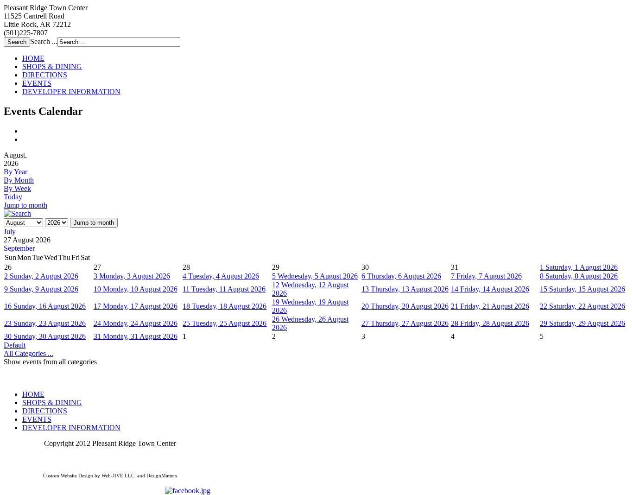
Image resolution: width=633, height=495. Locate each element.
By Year (15, 172)
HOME (33, 58)
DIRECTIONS (44, 75)
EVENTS (36, 83)
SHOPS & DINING (52, 66)
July (10, 231)
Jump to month (25, 205)
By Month (19, 180)
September (19, 248)
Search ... (43, 41)
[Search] (17, 213)
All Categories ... (28, 353)
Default (14, 345)
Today (13, 197)
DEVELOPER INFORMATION (71, 91)
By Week (17, 188)
